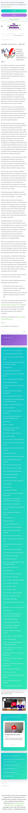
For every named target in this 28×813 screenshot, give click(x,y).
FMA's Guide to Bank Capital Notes (12, 471)
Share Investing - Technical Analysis (12, 592)
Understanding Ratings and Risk (11, 622)
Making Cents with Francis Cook (11, 765)
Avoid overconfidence (9, 407)
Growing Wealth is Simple (10, 490)
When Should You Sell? (9, 672)
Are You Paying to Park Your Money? (13, 396)
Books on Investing (8, 424)
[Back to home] (14, 26)
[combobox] (14, 341)
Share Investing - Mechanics (10, 583)
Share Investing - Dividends (10, 577)
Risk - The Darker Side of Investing (12, 573)
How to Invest (9, 39)
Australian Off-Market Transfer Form (12, 404)
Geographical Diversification (10, 474)
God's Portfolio (7, 484)
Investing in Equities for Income (11, 524)
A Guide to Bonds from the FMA (11, 370)
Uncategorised (5, 785)
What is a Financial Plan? (9, 639)
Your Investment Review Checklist (12, 686)
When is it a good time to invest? (11, 669)
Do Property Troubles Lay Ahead (12, 433)
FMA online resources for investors (12, 468)
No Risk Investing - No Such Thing (12, 549)
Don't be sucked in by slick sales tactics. (13, 439)
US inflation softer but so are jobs (12, 734)
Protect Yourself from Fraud (10, 567)
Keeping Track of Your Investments (12, 527)
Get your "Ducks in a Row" (10, 477)
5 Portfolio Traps (7, 367)
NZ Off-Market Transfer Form (11, 556)
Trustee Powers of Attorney (10, 619)
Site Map (3, 783)
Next (24, 331)
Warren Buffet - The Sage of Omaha (12, 636)
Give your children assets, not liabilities (13, 480)
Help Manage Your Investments (11, 504)
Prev (4, 331)
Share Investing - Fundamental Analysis (13, 580)
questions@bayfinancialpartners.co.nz (11, 304)
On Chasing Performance (10, 559)
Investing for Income (8, 521)
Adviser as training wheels (10, 382)
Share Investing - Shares (9, 589)
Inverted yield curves (8, 517)
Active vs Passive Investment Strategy (13, 379)
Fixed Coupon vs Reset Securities (12, 465)
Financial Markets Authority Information (13, 456)
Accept (14, 11)
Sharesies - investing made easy (11, 596)
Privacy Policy (7, 7)
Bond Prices (6, 421)
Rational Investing (7, 570)
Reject (14, 15)
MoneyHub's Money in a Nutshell (12, 535)
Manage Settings (14, 19)
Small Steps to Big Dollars (10, 599)
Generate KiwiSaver (8, 776)
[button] (2, 26)
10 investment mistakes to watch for (12, 353)
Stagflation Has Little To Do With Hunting (14, 607)
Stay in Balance (7, 610)
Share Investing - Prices (9, 586)
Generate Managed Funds (10, 768)
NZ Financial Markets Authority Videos (13, 552)
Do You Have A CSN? (8, 436)
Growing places (7, 487)
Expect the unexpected (9, 453)
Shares (3, 322)
